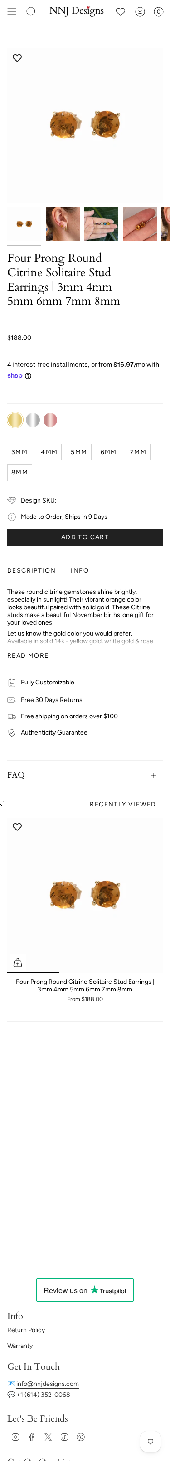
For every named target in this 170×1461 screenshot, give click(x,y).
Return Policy (26, 1330)
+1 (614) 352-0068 (43, 1395)
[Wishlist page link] (120, 11)
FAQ (16, 775)
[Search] (31, 11)
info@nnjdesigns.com (47, 1384)
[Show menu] (12, 11)
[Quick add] (18, 962)
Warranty (20, 1346)
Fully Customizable (47, 682)
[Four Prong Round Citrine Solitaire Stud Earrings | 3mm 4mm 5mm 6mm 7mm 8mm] (85, 895)
